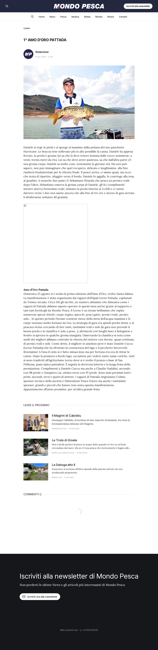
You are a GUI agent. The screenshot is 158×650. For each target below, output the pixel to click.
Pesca (63, 16)
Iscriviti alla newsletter (138, 6)
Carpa (26, 28)
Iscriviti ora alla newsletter (42, 596)
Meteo (87, 16)
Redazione (41, 51)
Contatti (123, 16)
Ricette (98, 16)
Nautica (75, 16)
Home (42, 16)
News (52, 16)
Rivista (110, 16)
